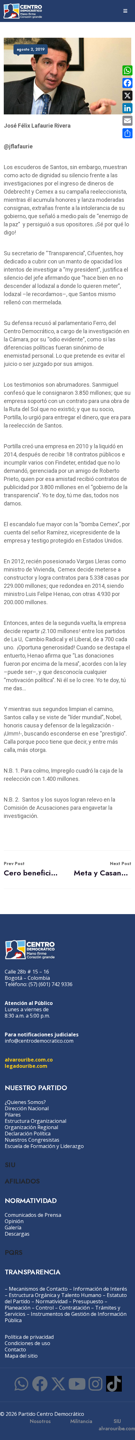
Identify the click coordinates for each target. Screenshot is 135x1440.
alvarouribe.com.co (29, 1059)
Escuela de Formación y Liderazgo (44, 1146)
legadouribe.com (26, 1065)
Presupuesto (88, 1301)
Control (45, 1307)
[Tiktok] (114, 1384)
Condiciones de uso (27, 1343)
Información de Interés (100, 1288)
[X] (127, 95)
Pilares (13, 1114)
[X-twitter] (58, 1384)
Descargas (17, 1233)
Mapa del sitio (21, 1355)
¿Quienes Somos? (25, 1102)
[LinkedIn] (127, 108)
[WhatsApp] (127, 70)
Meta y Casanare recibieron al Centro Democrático (102, 869)
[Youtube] (77, 1384)
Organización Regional (31, 1127)
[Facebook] (40, 1384)
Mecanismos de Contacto (38, 1288)
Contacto (15, 1349)
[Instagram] (95, 1384)
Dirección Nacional (27, 1108)
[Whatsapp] (21, 1384)
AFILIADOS (22, 1181)
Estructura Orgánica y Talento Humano (55, 1295)
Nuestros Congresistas (32, 1139)
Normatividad (51, 1301)
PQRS (14, 1252)
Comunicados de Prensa (33, 1214)
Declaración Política (28, 1133)
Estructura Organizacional (35, 1120)
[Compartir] (127, 133)
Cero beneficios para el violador (32, 869)
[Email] (127, 120)
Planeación (17, 1307)
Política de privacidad (29, 1336)
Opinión (14, 1221)
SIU (10, 1165)
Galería (13, 1227)
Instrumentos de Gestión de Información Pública (66, 1317)
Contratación (74, 1307)
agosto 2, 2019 (31, 49)
